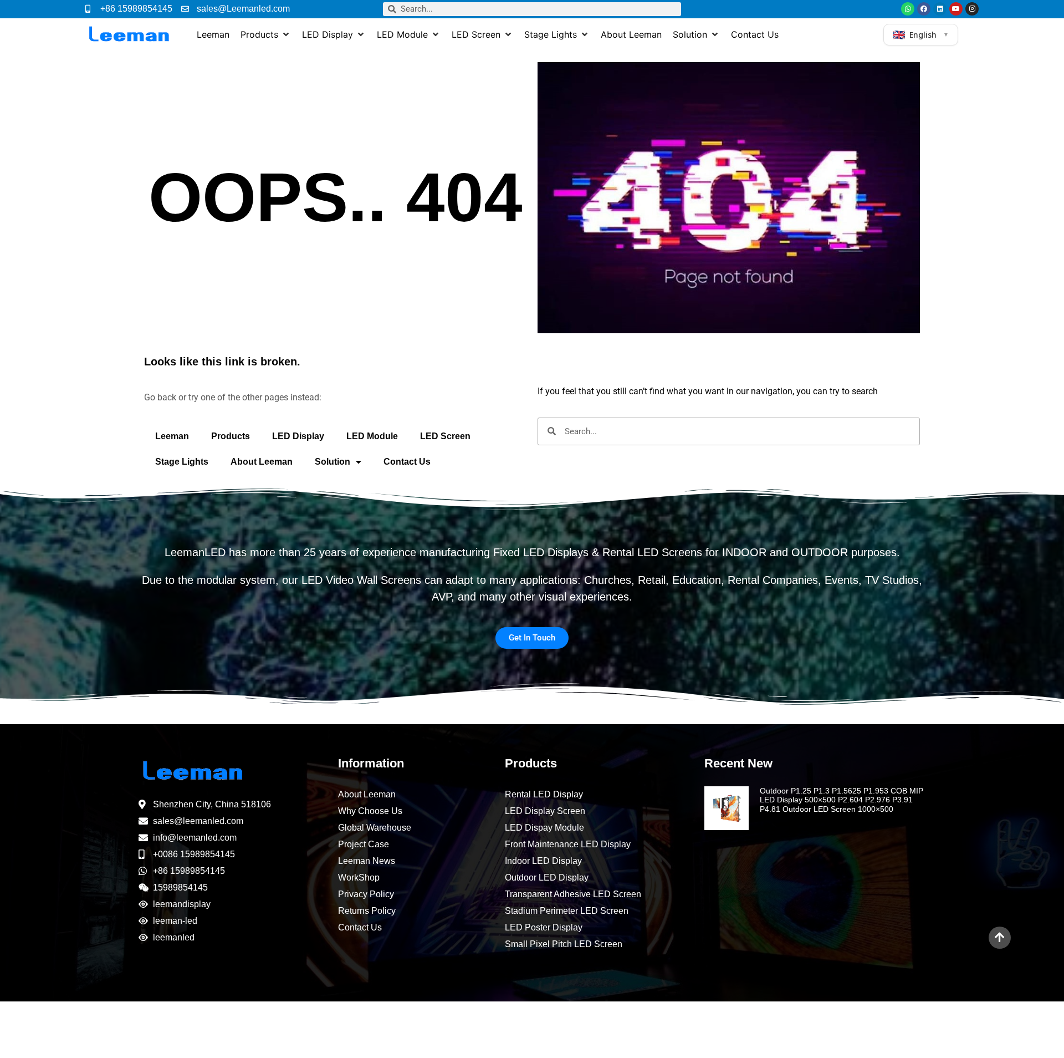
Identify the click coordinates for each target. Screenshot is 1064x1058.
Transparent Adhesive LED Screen (573, 894)
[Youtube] (956, 9)
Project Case (363, 844)
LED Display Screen (545, 811)
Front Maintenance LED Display (568, 844)
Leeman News (366, 861)
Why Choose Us (370, 811)
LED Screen (445, 436)
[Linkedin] (940, 9)
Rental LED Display (544, 794)
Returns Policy (367, 910)
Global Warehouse (374, 827)
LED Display (298, 436)
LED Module (372, 436)
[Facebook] (923, 9)
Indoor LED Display (543, 861)
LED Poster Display (543, 927)
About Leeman (262, 461)
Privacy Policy (366, 894)
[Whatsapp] (907, 9)
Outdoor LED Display (547, 877)
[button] (265, 34)
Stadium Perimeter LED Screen (566, 910)
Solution (332, 461)
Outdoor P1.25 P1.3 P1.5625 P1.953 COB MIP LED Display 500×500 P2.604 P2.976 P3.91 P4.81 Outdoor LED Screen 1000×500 (841, 800)
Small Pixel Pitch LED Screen (563, 944)
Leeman (172, 436)
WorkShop (359, 877)
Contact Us (407, 461)
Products (230, 436)
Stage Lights (181, 461)
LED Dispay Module (544, 827)
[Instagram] (972, 9)
